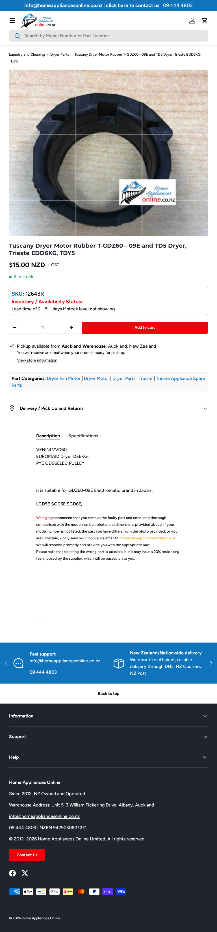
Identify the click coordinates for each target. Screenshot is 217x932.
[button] (204, 20)
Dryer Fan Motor (64, 378)
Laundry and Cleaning (27, 54)
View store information (37, 360)
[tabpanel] (108, 534)
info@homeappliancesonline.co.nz (65, 660)
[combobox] (108, 36)
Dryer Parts (59, 54)
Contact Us (27, 855)
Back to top (108, 693)
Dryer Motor (96, 378)
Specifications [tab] (83, 435)
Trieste (146, 378)
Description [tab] (48, 435)
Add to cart (144, 327)
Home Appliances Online (41, 918)
